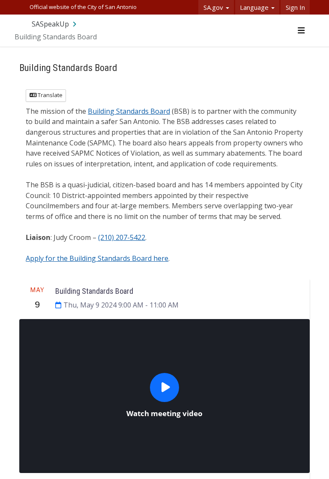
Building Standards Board (129, 111)
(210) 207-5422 (121, 237)
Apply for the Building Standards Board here (97, 258)
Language (255, 7)
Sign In (295, 7)
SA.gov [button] (214, 7)
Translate (49, 95)
